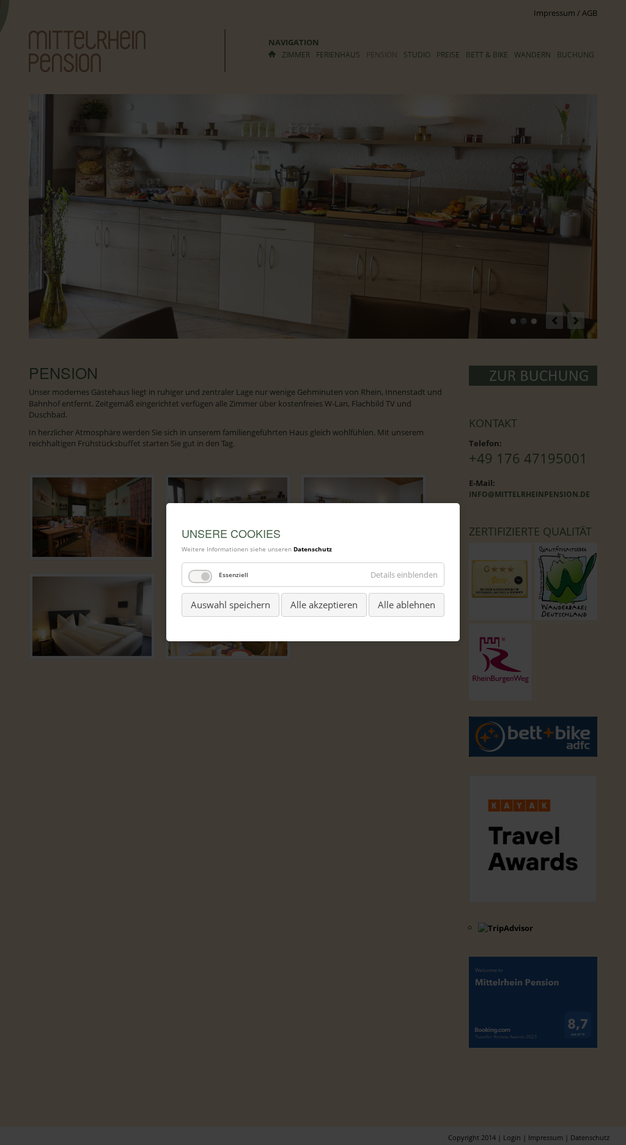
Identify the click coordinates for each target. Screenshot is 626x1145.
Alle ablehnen (406, 604)
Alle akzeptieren (324, 604)
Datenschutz (312, 549)
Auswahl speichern (230, 604)
